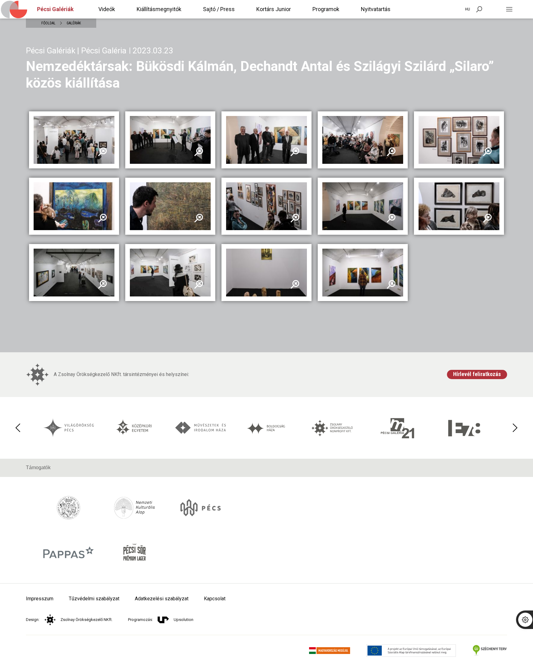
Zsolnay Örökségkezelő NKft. (86, 619)
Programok (325, 9)
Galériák (74, 23)
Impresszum (39, 599)
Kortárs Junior (273, 9)
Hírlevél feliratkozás (477, 374)
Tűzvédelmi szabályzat (94, 599)
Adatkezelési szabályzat (161, 599)
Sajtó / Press (219, 9)
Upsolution (183, 619)
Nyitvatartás (375, 9)
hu (467, 9)
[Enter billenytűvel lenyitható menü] (509, 9)
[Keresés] (479, 9)
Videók (106, 9)
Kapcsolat (214, 599)
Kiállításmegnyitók (159, 9)
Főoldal (48, 23)
